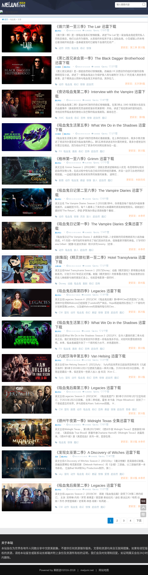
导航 (143, 501)
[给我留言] (143, 514)
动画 (70, 283)
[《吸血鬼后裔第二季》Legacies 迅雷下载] (26, 497)
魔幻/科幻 (58, 31)
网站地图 (104, 570)
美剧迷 (57, 570)
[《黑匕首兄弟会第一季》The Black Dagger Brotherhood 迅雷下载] (26, 69)
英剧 (56, 457)
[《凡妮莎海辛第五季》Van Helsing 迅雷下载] (26, 367)
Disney (62, 283)
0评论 (97, 31)
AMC (61, 118)
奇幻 (82, 48)
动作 (61, 48)
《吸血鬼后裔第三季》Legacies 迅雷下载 (88, 388)
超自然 (89, 84)
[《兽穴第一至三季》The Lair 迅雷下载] (26, 38)
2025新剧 (58, 67)
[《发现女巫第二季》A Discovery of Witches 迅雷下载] (26, 464)
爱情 (107, 312)
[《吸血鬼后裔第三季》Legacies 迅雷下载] (26, 399)
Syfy (61, 377)
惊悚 (88, 48)
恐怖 (83, 118)
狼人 (95, 180)
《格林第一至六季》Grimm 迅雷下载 (84, 159)
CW (61, 312)
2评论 (97, 100)
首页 (6, 20)
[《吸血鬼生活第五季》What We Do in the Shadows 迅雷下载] (26, 136)
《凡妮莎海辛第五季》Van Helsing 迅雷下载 (90, 356)
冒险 (66, 312)
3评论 (96, 331)
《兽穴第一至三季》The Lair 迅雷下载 (85, 27)
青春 (128, 409)
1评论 (97, 232)
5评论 (97, 199)
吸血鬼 (75, 48)
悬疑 (82, 180)
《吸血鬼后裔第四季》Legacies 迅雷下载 (88, 291)
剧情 (61, 180)
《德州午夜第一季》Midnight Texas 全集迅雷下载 (94, 421)
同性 (67, 48)
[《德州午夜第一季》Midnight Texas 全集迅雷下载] (26, 432)
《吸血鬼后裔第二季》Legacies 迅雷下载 (88, 485)
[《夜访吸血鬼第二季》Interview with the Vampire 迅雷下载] (26, 103)
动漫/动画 (58, 266)
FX (60, 151)
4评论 (97, 163)
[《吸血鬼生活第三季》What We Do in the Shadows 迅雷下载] (26, 334)
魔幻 (104, 118)
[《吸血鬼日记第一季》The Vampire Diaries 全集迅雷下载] (26, 235)
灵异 (82, 216)
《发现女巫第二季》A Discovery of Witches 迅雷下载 (97, 453)
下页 (139, 520)
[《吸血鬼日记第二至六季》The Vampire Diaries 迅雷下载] (26, 202)
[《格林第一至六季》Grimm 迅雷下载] (26, 170)
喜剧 (74, 151)
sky (61, 474)
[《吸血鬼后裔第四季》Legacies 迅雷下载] (26, 302)
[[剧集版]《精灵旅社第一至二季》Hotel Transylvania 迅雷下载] (26, 269)
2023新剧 (58, 134)
